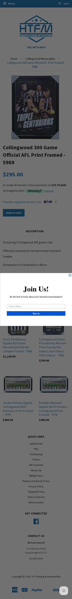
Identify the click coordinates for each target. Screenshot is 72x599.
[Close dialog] (70, 275)
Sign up (36, 313)
